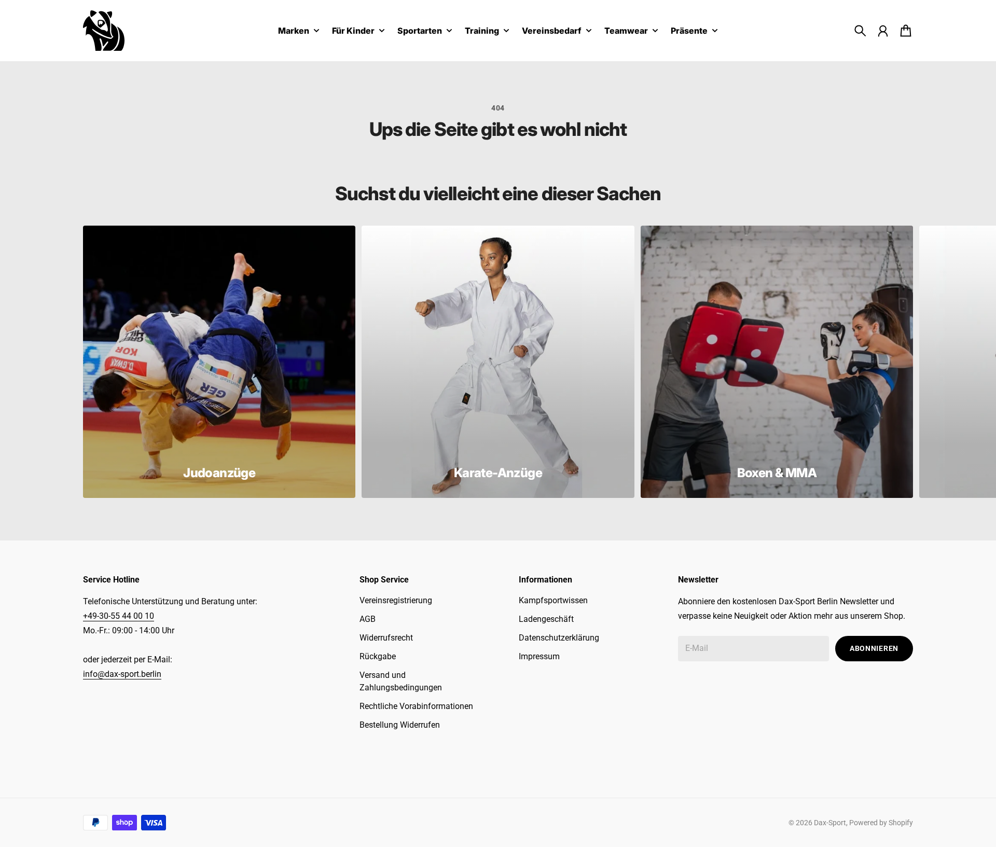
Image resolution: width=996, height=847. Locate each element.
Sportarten (419, 31)
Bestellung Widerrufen (399, 725)
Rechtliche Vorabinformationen (416, 706)
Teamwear (626, 31)
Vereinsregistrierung (395, 600)
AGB (367, 619)
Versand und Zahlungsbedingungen (400, 681)
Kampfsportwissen (553, 600)
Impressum (539, 656)
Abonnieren (874, 648)
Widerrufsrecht (386, 638)
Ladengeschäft (546, 619)
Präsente (689, 31)
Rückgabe (377, 656)
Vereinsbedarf (552, 31)
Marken (293, 31)
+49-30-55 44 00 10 (118, 616)
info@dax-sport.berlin (122, 674)
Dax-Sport (830, 822)
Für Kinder (353, 31)
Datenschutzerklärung (559, 638)
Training (482, 31)
